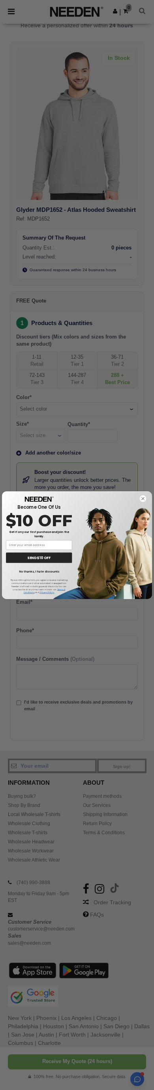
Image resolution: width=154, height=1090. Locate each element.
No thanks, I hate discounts (39, 571)
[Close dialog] (142, 498)
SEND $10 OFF (39, 557)
